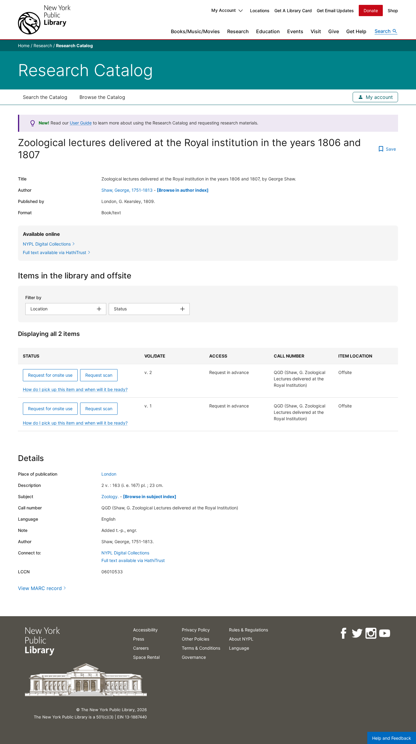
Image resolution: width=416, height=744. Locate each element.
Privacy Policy (196, 629)
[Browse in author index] (183, 190)
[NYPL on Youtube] (384, 633)
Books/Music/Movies (195, 31)
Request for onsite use (50, 375)
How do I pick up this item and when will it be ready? (75, 389)
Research (238, 31)
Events (295, 31)
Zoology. (110, 496)
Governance (194, 657)
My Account (223, 10)
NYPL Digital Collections (125, 552)
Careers (141, 648)
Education (268, 31)
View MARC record (40, 588)
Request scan (98, 375)
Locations (260, 10)
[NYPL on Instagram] (370, 633)
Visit (316, 31)
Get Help (356, 31)
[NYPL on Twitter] (357, 633)
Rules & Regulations (248, 629)
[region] (208, 389)
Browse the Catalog (102, 97)
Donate (371, 10)
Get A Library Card (293, 10)
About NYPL (241, 638)
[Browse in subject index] (149, 496)
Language (239, 648)
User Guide (81, 122)
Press (138, 638)
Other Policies (195, 638)
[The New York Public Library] (44, 19)
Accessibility (145, 629)
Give (333, 31)
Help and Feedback (391, 738)
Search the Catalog (45, 97)
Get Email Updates (335, 10)
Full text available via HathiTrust (133, 560)
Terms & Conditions (201, 648)
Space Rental (146, 657)
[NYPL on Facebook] (343, 633)
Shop (393, 10)
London (108, 474)
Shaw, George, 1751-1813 (127, 190)
